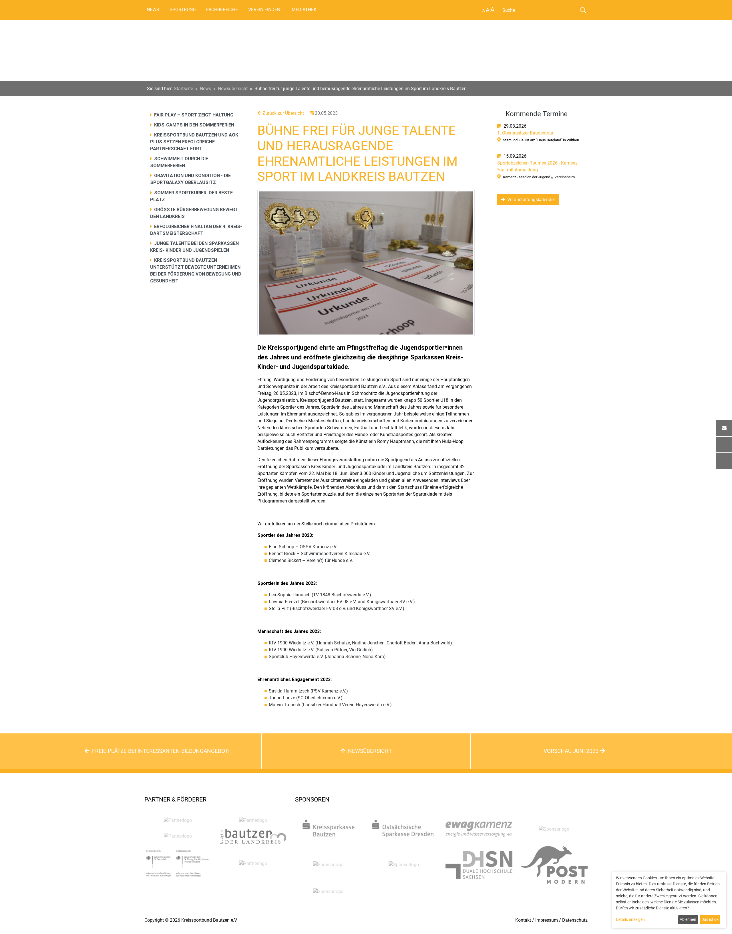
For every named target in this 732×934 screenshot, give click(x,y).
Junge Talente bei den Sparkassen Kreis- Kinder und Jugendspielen (194, 247)
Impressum (546, 920)
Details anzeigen (630, 919)
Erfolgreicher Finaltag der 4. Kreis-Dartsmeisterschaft (196, 230)
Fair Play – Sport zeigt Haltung (193, 115)
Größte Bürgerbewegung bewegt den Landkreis (194, 213)
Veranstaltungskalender (530, 199)
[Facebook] (724, 444)
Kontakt (523, 920)
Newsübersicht (233, 88)
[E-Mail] (724, 428)
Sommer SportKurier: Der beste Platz (191, 196)
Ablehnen (688, 919)
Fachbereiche (222, 9)
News (153, 9)
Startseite (183, 88)
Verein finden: (264, 9)
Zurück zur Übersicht (282, 113)
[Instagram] (724, 461)
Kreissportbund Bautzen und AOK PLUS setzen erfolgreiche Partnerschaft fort (194, 141)
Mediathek (304, 9)
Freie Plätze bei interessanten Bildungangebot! (160, 751)
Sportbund (183, 9)
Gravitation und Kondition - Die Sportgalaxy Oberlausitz (190, 179)
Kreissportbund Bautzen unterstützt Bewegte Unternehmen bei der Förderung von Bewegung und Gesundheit (195, 271)
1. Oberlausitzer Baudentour (525, 133)
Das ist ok (710, 919)
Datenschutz (575, 920)
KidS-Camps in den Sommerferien (193, 125)
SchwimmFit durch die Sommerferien (179, 162)
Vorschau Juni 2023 (572, 751)
